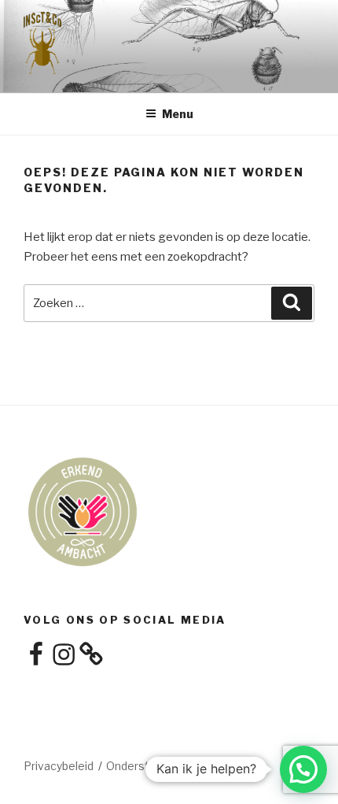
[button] (303, 769)
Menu (177, 113)
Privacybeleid (59, 766)
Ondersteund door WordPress (185, 766)
